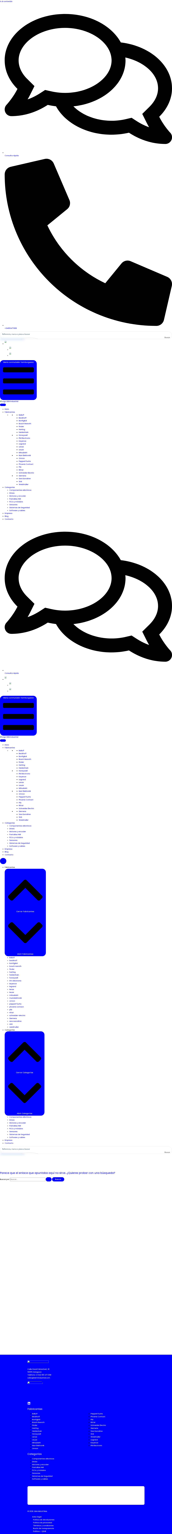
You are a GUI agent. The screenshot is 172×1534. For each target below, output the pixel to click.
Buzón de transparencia (43, 1528)
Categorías (10, 487)
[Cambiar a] (9, 344)
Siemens (22, 475)
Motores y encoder (17, 496)
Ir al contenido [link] (6, 1)
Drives (12, 493)
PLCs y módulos (16, 501)
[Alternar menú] (3, 861)
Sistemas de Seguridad (19, 507)
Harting (22, 429)
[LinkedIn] (28, 1404)
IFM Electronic (24, 438)
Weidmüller (23, 484)
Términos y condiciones (43, 1525)
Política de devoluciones (43, 1519)
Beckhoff (22, 418)
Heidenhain (23, 432)
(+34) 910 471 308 (43, 1375)
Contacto (9, 519)
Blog (6, 516)
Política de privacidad (42, 1522)
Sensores (13, 504)
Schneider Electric (26, 473)
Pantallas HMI (15, 499)
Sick (20, 481)
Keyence (22, 441)
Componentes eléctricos (20, 490)
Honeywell (23, 435)
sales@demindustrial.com (38, 1378)
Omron (22, 458)
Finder (21, 426)
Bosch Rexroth (25, 423)
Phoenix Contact (26, 464)
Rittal (21, 470)
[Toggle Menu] (3, 405)
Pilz (20, 467)
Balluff (21, 415)
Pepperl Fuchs (25, 461)
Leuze (21, 449)
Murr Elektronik (25, 455)
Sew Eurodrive (25, 478)
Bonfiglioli (23, 420)
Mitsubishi (23, 452)
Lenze (21, 446)
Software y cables (17, 510)
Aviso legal (36, 1517)
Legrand (22, 444)
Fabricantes (10, 412)
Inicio (7, 409)
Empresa (8, 513)
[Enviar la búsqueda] (49, 1179)
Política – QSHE (39, 1531)
